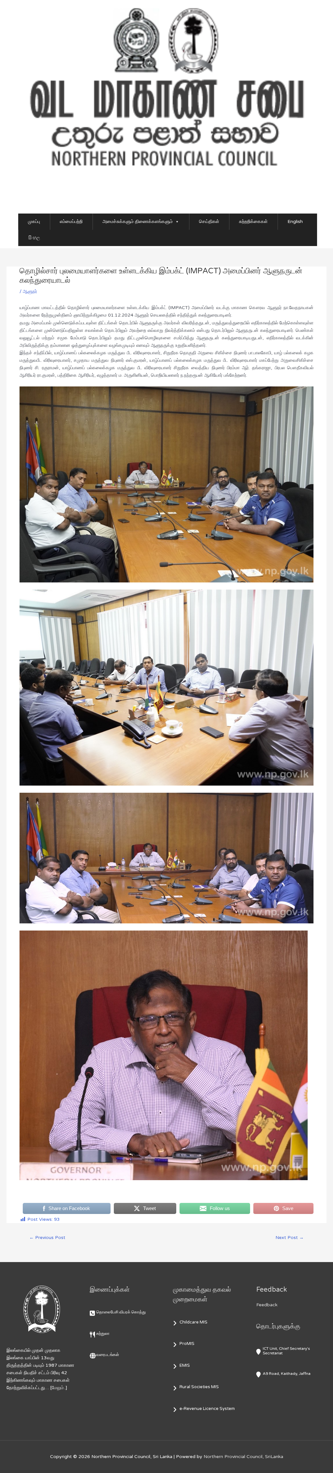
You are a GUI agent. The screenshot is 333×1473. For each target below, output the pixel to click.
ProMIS (187, 1343)
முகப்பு (34, 221)
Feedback (266, 1305)
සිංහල (34, 238)
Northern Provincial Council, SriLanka (243, 1456)
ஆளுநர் (30, 291)
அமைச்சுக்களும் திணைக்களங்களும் (137, 221)
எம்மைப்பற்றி (71, 221)
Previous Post (47, 1237)
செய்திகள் (209, 221)
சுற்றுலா (103, 1333)
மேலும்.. (59, 1387)
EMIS (185, 1365)
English (295, 221)
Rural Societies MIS (199, 1386)
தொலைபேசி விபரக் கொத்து (121, 1312)
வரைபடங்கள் (107, 1354)
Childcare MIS (193, 1322)
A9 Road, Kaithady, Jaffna (287, 1373)
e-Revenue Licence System (207, 1408)
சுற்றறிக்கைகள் (253, 221)
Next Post (289, 1237)
